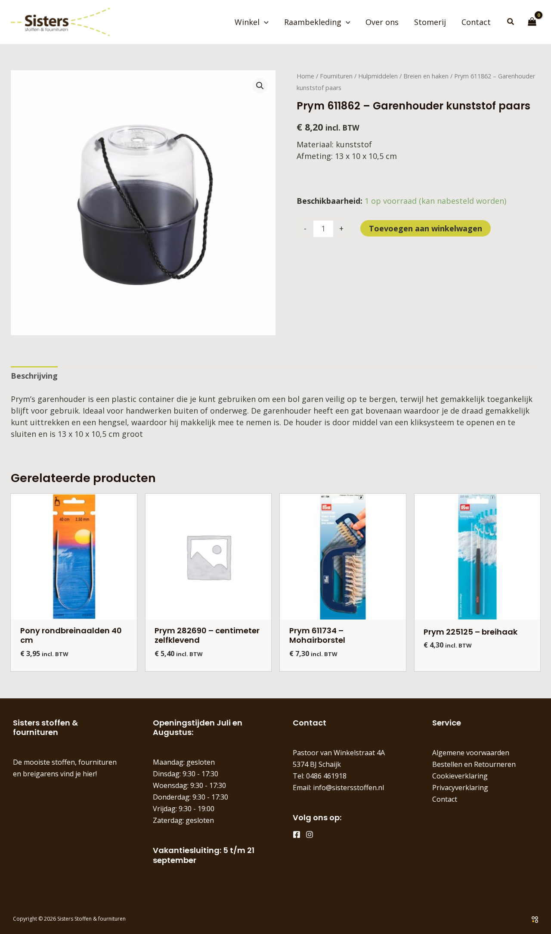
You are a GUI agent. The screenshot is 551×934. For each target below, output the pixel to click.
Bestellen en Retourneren (474, 764)
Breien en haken (426, 76)
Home (305, 76)
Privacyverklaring (460, 787)
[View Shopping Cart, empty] (532, 22)
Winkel (247, 22)
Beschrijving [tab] (34, 375)
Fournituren (336, 76)
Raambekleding (312, 22)
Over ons (382, 22)
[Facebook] (296, 834)
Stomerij (430, 22)
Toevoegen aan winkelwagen (425, 228)
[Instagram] (309, 834)
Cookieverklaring (460, 776)
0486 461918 (326, 776)
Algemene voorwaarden (470, 752)
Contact (476, 22)
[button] (264, 22)
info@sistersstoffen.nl (348, 787)
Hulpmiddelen (378, 76)
